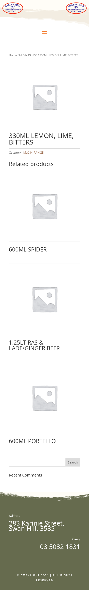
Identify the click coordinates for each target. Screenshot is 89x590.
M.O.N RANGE (28, 55)
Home (13, 55)
